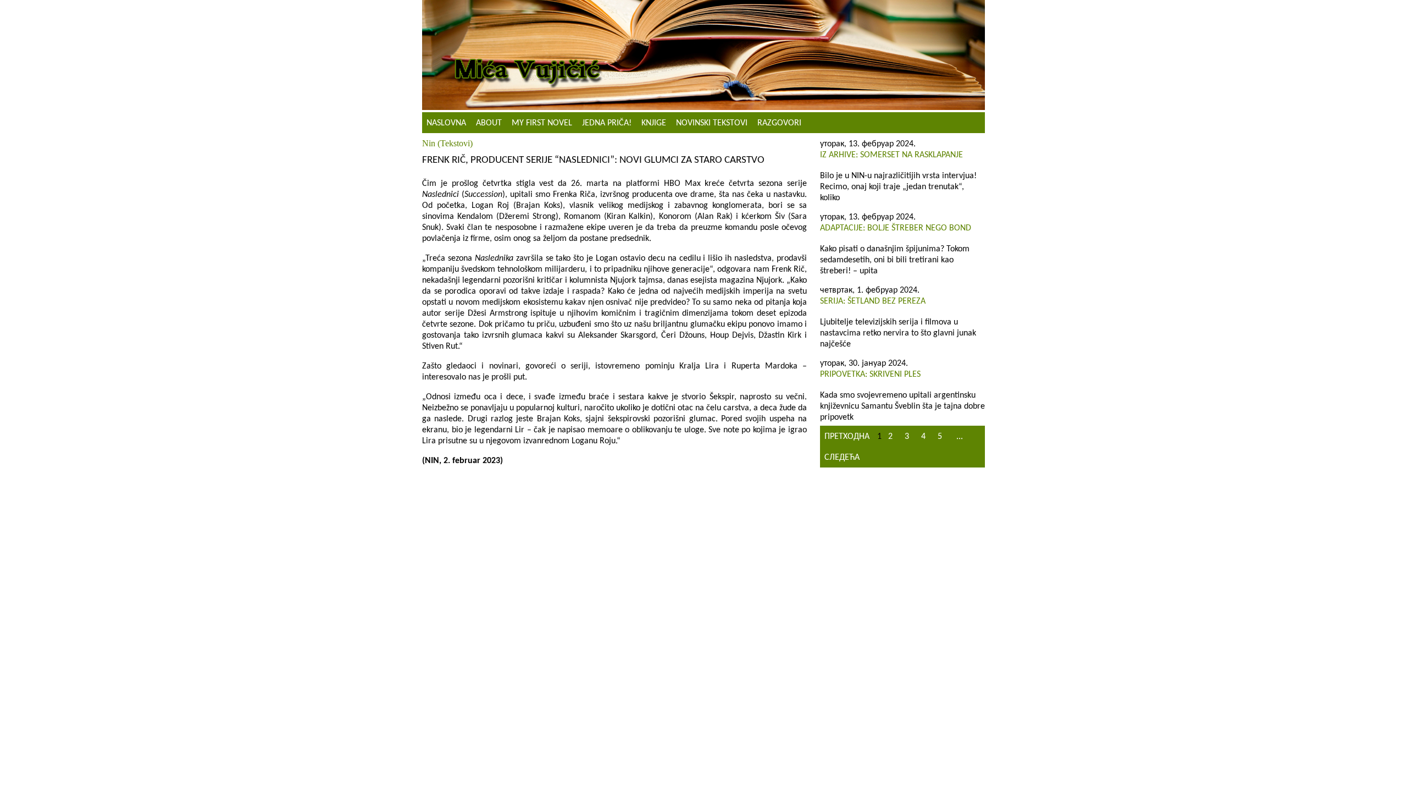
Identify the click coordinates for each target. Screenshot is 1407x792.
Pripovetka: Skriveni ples (870, 374)
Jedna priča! (607, 123)
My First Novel (542, 123)
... (959, 436)
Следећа (842, 457)
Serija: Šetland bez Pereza (873, 301)
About (489, 123)
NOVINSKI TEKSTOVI (711, 123)
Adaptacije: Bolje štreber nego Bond (895, 228)
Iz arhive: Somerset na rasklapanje (891, 155)
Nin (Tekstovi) (447, 143)
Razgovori (779, 123)
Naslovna (446, 123)
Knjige (653, 123)
